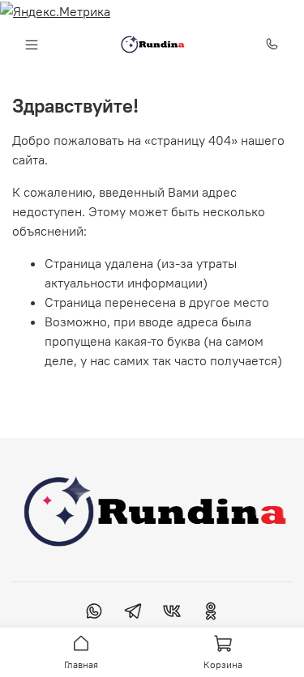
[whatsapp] (94, 613)
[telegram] (132, 613)
